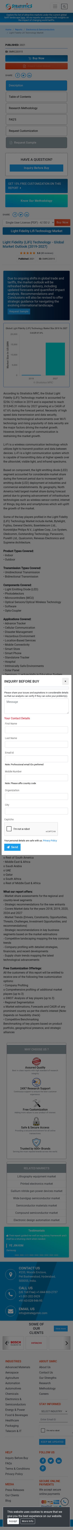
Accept (13, 1521)
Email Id (9, 752)
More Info (27, 1521)
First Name (11, 723)
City (7, 804)
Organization (12, 790)
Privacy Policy (50, 840)
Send (14, 847)
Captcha (9, 819)
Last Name (11, 738)
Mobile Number (13, 771)
